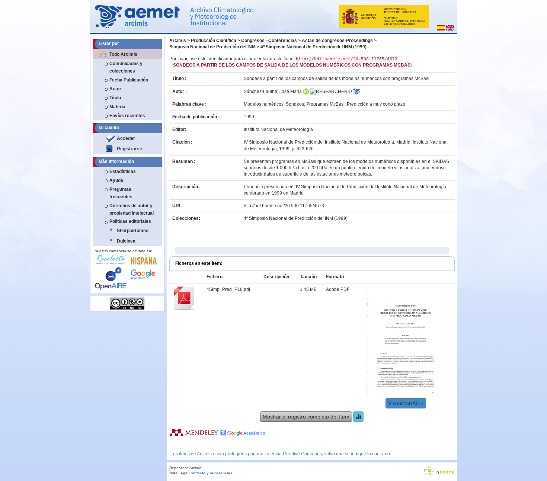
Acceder (126, 138)
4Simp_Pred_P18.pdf (228, 289)
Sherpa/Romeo (132, 230)
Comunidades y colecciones (126, 67)
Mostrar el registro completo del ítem (306, 417)
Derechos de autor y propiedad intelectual (131, 209)
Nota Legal (178, 473)
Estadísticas (122, 171)
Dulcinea (126, 241)
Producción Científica (213, 40)
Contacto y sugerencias (211, 473)
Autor (115, 89)
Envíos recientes (127, 115)
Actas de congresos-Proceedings (337, 40)
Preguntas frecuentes (120, 193)
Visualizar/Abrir (405, 403)
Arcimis (177, 40)
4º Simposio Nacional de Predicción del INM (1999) (313, 46)
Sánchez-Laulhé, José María (273, 91)
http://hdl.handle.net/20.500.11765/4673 (284, 205)
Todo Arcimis (123, 54)
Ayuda (116, 180)
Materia (117, 106)
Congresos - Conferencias (269, 40)
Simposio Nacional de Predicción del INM (212, 46)
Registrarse (129, 148)
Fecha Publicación (128, 80)
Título (115, 97)
